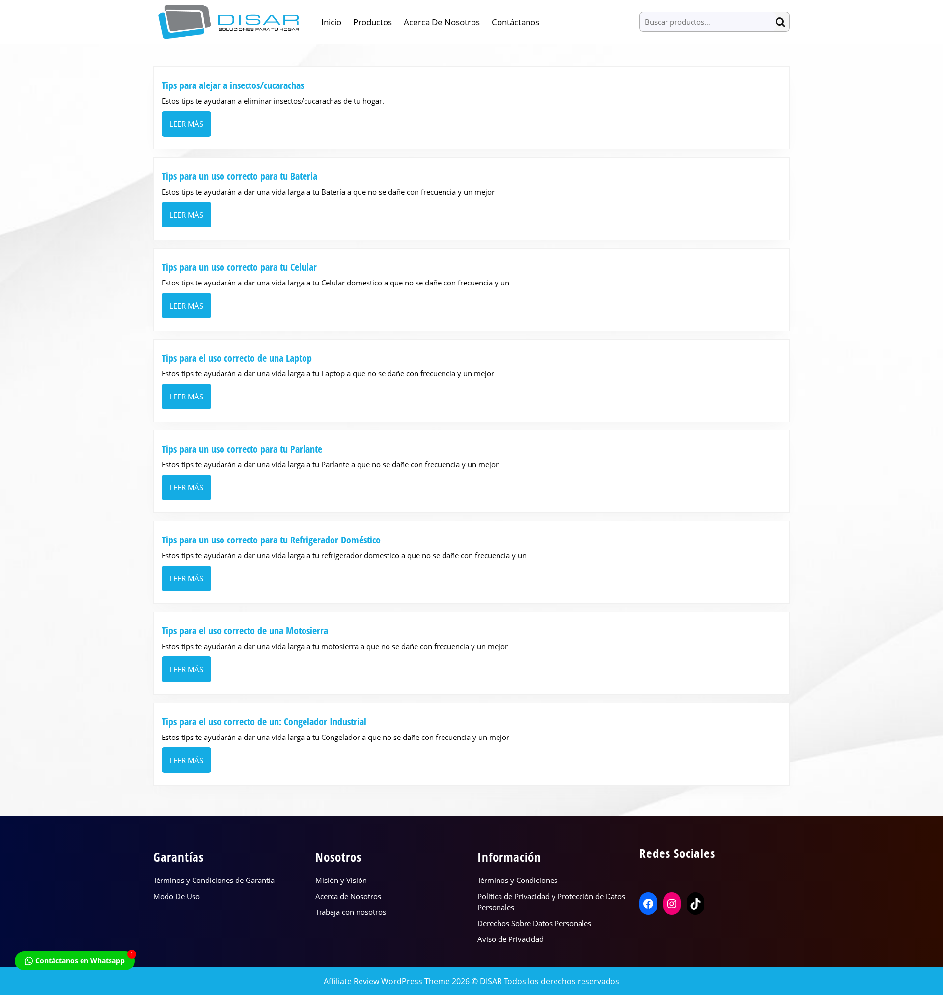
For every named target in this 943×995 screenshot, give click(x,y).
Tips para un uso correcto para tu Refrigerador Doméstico (272, 539)
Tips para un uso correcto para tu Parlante (242, 448)
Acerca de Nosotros (442, 22)
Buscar (782, 21)
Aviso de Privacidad (510, 939)
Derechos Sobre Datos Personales (534, 923)
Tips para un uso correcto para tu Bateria (239, 176)
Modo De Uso (176, 896)
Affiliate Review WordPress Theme (387, 981)
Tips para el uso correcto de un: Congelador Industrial (264, 721)
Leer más (190, 127)
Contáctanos (515, 22)
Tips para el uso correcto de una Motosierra (245, 630)
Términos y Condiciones (517, 880)
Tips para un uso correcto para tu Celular (239, 267)
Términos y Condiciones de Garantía (214, 880)
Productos (372, 22)
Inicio (331, 22)
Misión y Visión (341, 880)
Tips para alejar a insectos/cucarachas (233, 85)
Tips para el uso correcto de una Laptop (237, 358)
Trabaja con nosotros (350, 912)
